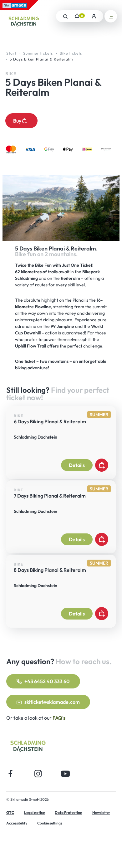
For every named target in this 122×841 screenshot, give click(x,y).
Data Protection (68, 812)
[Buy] (101, 465)
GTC (10, 812)
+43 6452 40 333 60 (47, 681)
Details (77, 465)
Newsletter (101, 812)
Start (11, 53)
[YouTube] (65, 773)
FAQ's (59, 718)
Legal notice (34, 812)
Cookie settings (49, 823)
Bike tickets (71, 53)
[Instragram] (38, 773)
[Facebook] (10, 773)
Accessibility (16, 823)
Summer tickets (38, 53)
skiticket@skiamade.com (52, 702)
